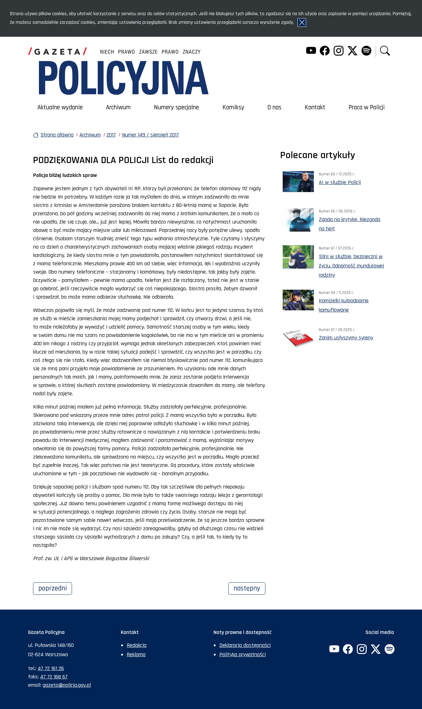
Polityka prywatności (242, 654)
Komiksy (233, 107)
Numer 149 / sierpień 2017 (150, 134)
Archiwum (118, 107)
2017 (111, 134)
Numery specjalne (176, 107)
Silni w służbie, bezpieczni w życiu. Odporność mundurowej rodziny (351, 266)
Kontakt (315, 107)
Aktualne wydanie (60, 107)
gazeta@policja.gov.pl (67, 685)
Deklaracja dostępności (245, 645)
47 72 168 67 (54, 676)
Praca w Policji (366, 107)
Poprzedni (55, 588)
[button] (385, 51)
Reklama (136, 654)
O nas (274, 107)
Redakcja (136, 645)
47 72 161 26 (51, 668)
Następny (249, 588)
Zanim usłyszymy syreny (346, 337)
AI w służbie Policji (340, 182)
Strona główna (57, 134)
